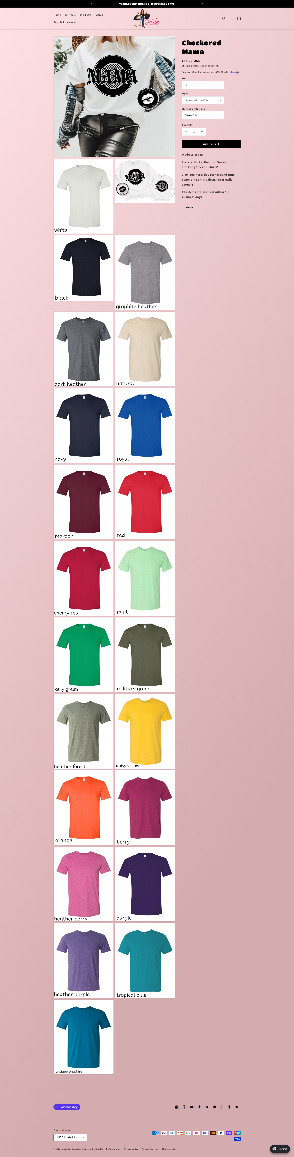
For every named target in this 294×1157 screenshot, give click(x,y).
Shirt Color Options (193, 108)
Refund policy (113, 1149)
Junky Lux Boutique (72, 1149)
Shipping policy (170, 1149)
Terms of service (150, 1149)
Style (185, 93)
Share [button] (189, 207)
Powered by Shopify (92, 1149)
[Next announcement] (202, 3)
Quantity (187, 124)
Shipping (187, 65)
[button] (224, 18)
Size (184, 78)
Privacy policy (131, 1149)
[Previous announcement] (91, 3)
